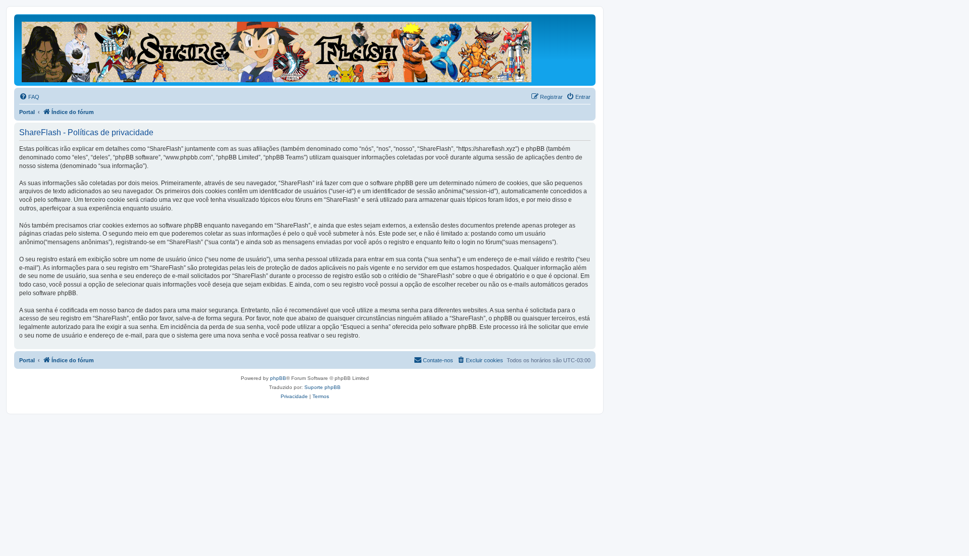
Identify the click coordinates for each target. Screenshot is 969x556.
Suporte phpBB (322, 387)
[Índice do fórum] (277, 50)
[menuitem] (29, 97)
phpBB (278, 378)
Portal (27, 112)
